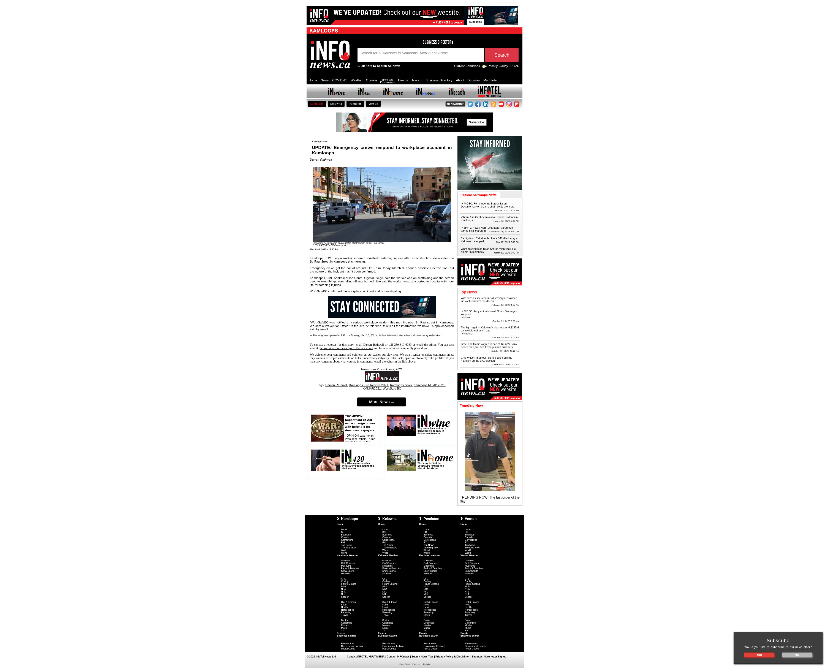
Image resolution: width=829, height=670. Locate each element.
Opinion (371, 80)
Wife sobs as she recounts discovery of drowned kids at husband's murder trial (489, 300)
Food (343, 604)
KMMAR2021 (372, 388)
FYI (343, 542)
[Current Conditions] (484, 67)
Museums (346, 565)
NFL (343, 591)
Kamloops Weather (347, 555)
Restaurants (347, 643)
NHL (343, 594)
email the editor (426, 344)
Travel (344, 615)
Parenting (346, 612)
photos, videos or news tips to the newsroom (346, 348)
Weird (344, 552)
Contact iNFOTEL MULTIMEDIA (366, 656)
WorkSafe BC (392, 388)
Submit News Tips (422, 656)
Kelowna (336, 103)
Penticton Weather (429, 555)
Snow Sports (347, 571)
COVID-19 (339, 80)
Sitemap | (478, 656)
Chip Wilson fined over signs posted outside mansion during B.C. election (486, 359)
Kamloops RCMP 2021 (429, 385)
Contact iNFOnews (398, 656)
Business (346, 534)
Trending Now (348, 547)
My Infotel (490, 80)
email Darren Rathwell (370, 344)
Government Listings (352, 646)
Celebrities (346, 622)
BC (342, 532)
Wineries (345, 573)
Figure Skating (348, 584)
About (460, 80)
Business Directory (439, 80)
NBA (343, 589)
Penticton (355, 103)
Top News (346, 545)
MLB (343, 586)
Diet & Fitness (348, 602)
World (344, 550)
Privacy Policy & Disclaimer (452, 656)
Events (403, 80)
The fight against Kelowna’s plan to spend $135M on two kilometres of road (490, 329)
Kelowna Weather (388, 555)
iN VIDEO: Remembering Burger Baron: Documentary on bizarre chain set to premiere (487, 205)
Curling (344, 581)
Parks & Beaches (350, 568)
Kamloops (317, 103)
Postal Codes (348, 648)
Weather (356, 80)
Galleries (345, 560)
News (325, 80)
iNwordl (416, 80)
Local (344, 529)
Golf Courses (348, 563)
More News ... (381, 402)
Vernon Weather (469, 555)
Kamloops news (401, 385)
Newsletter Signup (495, 656)
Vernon (373, 103)
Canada (345, 537)
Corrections (347, 540)
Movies (345, 625)
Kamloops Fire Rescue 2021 (368, 385)
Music (344, 628)
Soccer (345, 597)
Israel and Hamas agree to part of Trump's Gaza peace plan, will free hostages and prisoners (489, 346)
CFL (343, 578)
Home (313, 80)
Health (344, 607)
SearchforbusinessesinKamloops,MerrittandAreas (404, 53)
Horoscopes (347, 609)
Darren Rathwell (321, 159)
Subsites (474, 80)
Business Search (346, 635)
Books (344, 620)
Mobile (426, 664)
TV (342, 630)
